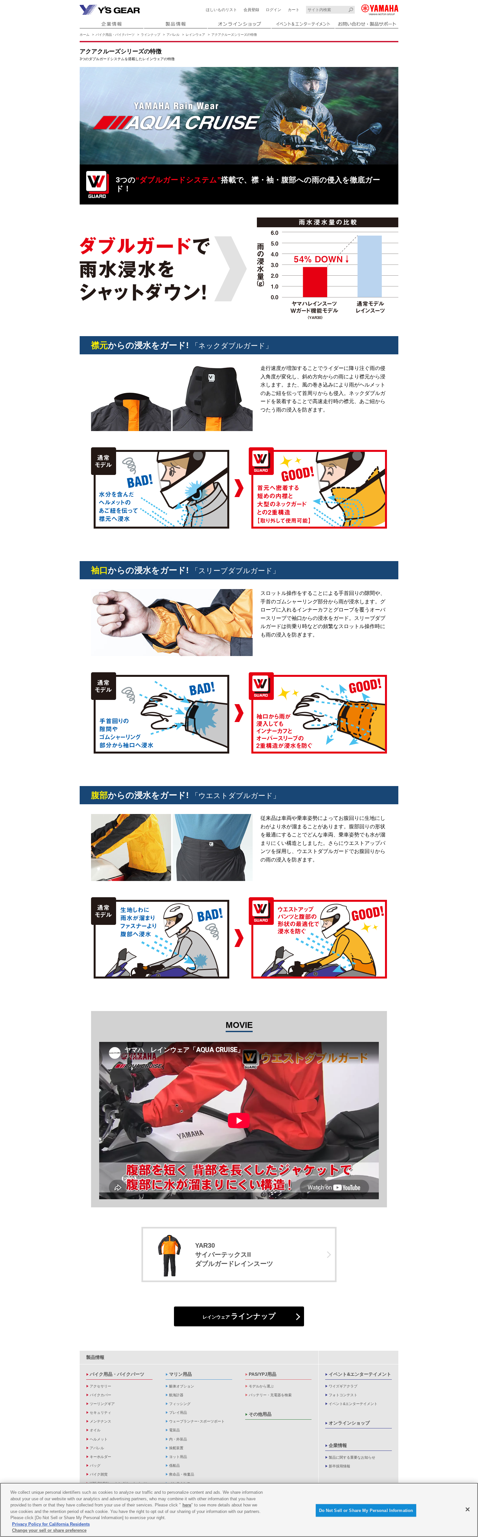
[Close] (467, 1509)
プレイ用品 (178, 1412)
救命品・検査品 (181, 1474)
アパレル (172, 34)
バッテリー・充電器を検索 (270, 1395)
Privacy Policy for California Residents (51, 1524)
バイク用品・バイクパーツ (115, 34)
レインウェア (195, 34)
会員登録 (251, 9)
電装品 (174, 1430)
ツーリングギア (102, 1404)
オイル (95, 1430)
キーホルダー (100, 1457)
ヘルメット (99, 1439)
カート (293, 9)
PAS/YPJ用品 (262, 1374)
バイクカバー (100, 1395)
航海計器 (176, 1395)
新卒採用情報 (339, 1466)
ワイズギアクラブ (343, 1386)
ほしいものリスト (221, 9)
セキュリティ (100, 1412)
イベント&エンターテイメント (360, 1374)
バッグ (95, 1465)
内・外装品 (178, 1439)
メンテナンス (100, 1421)
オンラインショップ (349, 1422)
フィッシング (180, 1404)
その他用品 (260, 1414)
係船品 (174, 1465)
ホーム (84, 34)
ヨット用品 (178, 1457)
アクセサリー (100, 1386)
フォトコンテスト (343, 1395)
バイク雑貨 (99, 1474)
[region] (239, 1510)
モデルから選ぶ (261, 1386)
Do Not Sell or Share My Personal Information (366, 1510)
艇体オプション (181, 1386)
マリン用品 (180, 1374)
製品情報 (95, 1357)
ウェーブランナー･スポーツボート (197, 1421)
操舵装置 (176, 1448)
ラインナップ (150, 34)
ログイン (273, 9)
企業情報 (338, 1445)
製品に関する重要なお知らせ (352, 1457)
